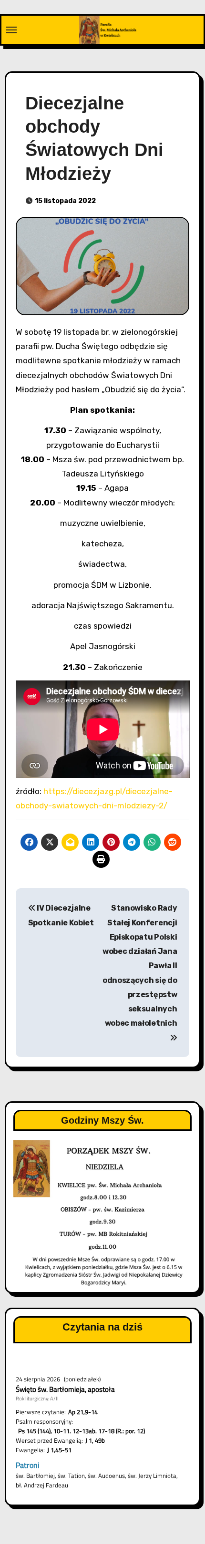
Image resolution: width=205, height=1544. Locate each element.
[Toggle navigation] (11, 30)
